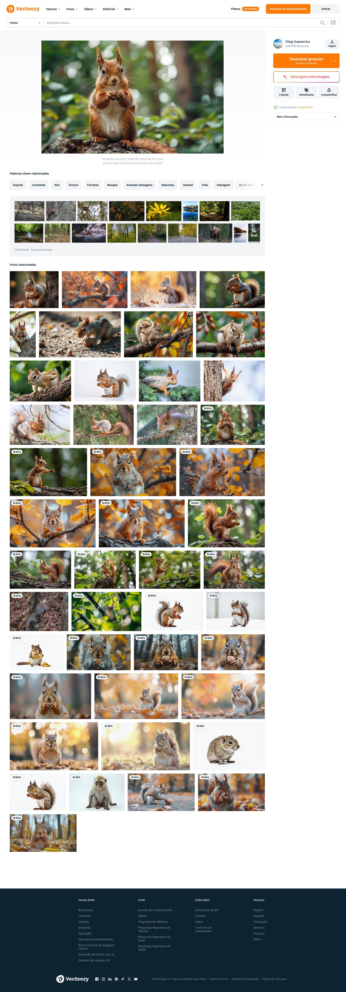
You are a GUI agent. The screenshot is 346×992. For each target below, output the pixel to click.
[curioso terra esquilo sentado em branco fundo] (229, 746)
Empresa (84, 927)
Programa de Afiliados (153, 922)
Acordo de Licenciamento (155, 910)
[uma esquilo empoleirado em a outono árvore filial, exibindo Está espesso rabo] (94, 289)
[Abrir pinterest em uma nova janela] (116, 979)
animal (188, 185)
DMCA (142, 916)
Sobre (199, 922)
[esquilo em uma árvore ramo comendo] (39, 611)
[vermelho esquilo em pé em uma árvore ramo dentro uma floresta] (226, 523)
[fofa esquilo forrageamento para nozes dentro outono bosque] (163, 289)
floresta (92, 185)
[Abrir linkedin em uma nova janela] (109, 979)
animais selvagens (139, 185)
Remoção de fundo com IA (96, 954)
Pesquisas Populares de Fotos (154, 938)
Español (258, 916)
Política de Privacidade (245, 979)
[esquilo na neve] (235, 611)
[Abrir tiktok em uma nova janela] (122, 979)
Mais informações (287, 116)
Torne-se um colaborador (203, 929)
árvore (73, 185)
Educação (85, 933)
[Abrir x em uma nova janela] (129, 979)
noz (57, 185)
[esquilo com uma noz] (80, 334)
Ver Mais (254, 233)
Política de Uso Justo (274, 979)
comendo (38, 185)
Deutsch (259, 927)
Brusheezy (86, 910)
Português (260, 922)
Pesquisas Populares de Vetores (154, 929)
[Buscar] (322, 22)
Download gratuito (306, 60)
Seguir (332, 46)
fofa (205, 185)
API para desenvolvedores (96, 939)
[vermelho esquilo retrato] (174, 611)
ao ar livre (247, 185)
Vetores (51, 9)
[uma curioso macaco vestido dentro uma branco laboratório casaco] (96, 792)
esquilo (18, 185)
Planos (235, 9)
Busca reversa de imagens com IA (96, 946)
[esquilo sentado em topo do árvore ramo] (133, 472)
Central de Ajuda (206, 910)
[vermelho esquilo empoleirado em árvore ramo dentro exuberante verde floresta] (234, 570)
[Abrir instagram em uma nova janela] (103, 979)
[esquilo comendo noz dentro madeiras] (99, 652)
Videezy (84, 922)
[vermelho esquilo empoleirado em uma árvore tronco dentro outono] (34, 289)
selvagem (223, 185)
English (258, 910)
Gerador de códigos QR (94, 960)
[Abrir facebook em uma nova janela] (97, 979)
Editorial (109, 9)
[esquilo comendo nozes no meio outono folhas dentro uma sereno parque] (136, 696)
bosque (112, 185)
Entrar (326, 9)
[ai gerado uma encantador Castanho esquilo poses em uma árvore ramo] (158, 334)
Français (259, 933)
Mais (127, 9)
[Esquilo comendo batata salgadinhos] (36, 652)
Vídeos (88, 9)
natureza (167, 185)
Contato (200, 916)
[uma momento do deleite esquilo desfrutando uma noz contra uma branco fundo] (105, 381)
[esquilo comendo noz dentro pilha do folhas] (161, 792)
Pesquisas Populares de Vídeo (154, 947)
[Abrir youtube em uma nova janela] (135, 979)
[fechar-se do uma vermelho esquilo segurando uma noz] (23, 334)
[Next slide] (258, 185)
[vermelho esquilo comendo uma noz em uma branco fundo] (38, 792)
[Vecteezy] (23, 9)
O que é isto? (306, 107)
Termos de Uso (219, 979)
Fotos (70, 9)
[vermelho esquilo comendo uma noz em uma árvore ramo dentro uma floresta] (233, 425)
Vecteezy (84, 916)
